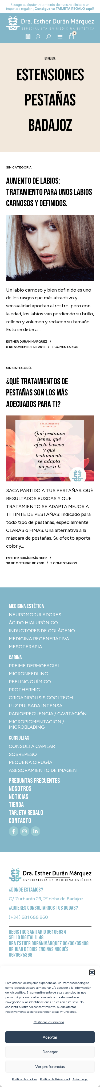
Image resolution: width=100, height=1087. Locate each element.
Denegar (50, 1052)
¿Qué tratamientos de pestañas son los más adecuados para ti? (37, 392)
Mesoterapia (25, 646)
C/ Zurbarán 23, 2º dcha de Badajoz (46, 899)
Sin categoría (18, 167)
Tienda (16, 805)
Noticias (18, 797)
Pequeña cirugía (30, 762)
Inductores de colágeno (42, 630)
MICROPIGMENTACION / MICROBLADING (36, 724)
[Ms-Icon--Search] (48, 36)
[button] (92, 972)
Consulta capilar (32, 746)
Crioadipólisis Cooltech (41, 697)
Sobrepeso (23, 754)
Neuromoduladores (35, 614)
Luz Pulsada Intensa (35, 705)
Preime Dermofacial (34, 665)
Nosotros (20, 789)
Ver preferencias (50, 1066)
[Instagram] (24, 831)
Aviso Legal (80, 1079)
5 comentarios (65, 347)
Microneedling (28, 673)
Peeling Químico (30, 681)
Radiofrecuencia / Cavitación (48, 713)
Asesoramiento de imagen (43, 770)
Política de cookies (24, 1079)
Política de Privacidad (55, 1079)
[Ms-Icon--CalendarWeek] (28, 36)
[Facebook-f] (13, 831)
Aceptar (50, 1037)
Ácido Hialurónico (33, 622)
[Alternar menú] (60, 36)
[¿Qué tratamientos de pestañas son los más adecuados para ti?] (50, 448)
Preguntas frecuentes (34, 781)
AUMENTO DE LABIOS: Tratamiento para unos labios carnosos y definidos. (49, 192)
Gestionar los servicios (49, 1022)
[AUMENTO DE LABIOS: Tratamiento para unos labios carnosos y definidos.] (50, 248)
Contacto (20, 821)
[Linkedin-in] (35, 831)
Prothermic (24, 689)
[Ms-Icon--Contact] (38, 36)
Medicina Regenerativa (39, 638)
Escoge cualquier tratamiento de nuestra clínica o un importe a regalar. (50, 7)
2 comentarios (63, 563)
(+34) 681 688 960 (28, 917)
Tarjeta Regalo (26, 813)
